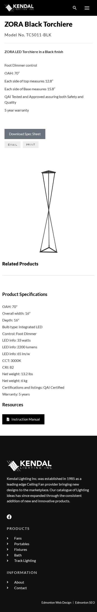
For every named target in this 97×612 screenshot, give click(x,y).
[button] (74, 8)
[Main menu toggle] (87, 7)
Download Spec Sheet (25, 134)
